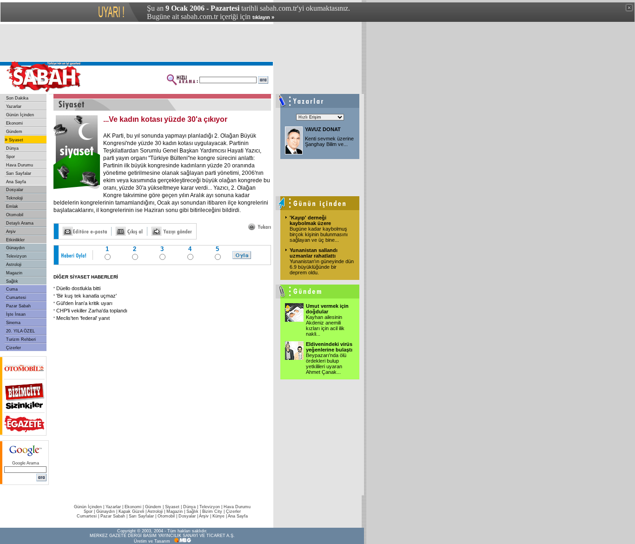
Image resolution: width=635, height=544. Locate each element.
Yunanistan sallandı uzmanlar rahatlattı (313, 253)
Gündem (14, 131)
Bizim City (212, 511)
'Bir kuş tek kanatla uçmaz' (86, 296)
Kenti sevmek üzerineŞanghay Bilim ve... (329, 141)
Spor (10, 156)
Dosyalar (14, 189)
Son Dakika (17, 98)
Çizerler (13, 347)
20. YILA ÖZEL (20, 331)
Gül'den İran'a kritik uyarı (84, 303)
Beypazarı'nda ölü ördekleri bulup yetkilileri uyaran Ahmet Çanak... (326, 363)
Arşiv (11, 231)
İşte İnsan (16, 314)
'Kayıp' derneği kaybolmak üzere (310, 220)
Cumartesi (16, 297)
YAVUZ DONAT (323, 129)
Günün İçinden (20, 115)
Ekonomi (14, 123)
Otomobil (14, 214)
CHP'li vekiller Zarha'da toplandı (91, 310)
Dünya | (191, 506)
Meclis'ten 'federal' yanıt (83, 318)
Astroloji (13, 264)
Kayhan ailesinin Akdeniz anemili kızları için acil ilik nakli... (325, 325)
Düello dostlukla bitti (78, 288)
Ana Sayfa (16, 181)
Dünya (12, 148)
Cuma (12, 289)
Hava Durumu (19, 165)
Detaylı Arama (19, 223)
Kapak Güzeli (131, 511)
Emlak (12, 206)
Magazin (14, 273)
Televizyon (16, 256)
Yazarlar (13, 106)
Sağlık (12, 281)
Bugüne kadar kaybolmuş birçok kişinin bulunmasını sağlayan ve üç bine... (319, 234)
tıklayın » (263, 17)
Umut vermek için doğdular (327, 308)
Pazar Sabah (18, 306)
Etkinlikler (15, 240)
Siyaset (16, 140)
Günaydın (15, 247)
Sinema (13, 322)
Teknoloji (14, 198)
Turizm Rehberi (21, 339)
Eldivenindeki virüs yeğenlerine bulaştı (329, 346)
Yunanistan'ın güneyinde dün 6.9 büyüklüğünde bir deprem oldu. (322, 267)
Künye (218, 516)
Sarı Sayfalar (18, 173)
